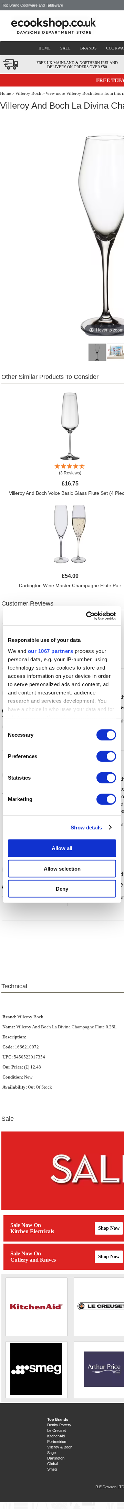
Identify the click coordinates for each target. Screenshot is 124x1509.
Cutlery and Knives (33, 1260)
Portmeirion (56, 1441)
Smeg (52, 1469)
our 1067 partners (50, 651)
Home (5, 93)
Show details (86, 827)
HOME (45, 48)
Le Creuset (56, 1430)
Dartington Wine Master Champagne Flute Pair (70, 585)
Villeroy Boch (28, 93)
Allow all (62, 848)
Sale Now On (25, 1225)
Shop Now (109, 1228)
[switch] (106, 756)
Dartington (55, 1458)
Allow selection (62, 868)
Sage (51, 1453)
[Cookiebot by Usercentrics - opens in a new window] (87, 615)
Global (52, 1464)
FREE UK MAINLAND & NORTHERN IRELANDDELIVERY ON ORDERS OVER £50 (77, 65)
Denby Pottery (59, 1425)
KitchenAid (56, 1436)
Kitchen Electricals (32, 1231)
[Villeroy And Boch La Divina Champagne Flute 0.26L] (97, 352)
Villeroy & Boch (59, 1447)
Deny (62, 889)
